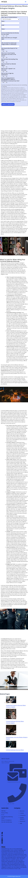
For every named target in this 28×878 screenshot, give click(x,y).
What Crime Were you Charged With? (9, 38)
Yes (3, 36)
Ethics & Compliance (6, 820)
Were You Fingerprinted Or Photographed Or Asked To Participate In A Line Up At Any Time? (10, 79)
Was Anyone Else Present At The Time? (9, 49)
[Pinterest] (2, 843)
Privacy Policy (4, 812)
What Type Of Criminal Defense (9, 17)
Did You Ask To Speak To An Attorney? (8, 69)
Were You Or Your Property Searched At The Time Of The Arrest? (8, 54)
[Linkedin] (2, 841)
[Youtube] (2, 839)
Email (2, 25)
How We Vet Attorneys (6, 822)
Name (3, 21)
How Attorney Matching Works (7, 817)
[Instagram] (2, 836)
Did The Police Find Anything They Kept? (9, 60)
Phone (3, 29)
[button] (26, 2)
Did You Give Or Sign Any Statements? (7, 74)
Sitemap (3, 811)
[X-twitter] (2, 837)
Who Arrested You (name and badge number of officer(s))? (8, 43)
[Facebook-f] (2, 834)
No (6, 36)
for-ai (2, 814)
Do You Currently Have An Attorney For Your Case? (10, 33)
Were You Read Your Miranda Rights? (8, 64)
